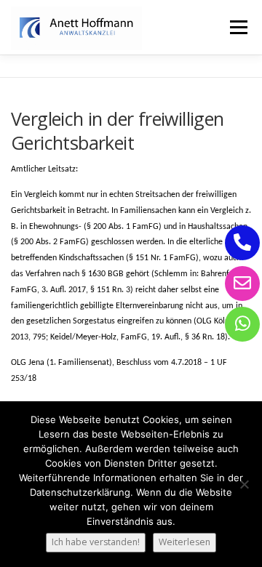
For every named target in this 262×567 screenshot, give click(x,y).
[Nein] (244, 484)
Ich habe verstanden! (96, 542)
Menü (238, 27)
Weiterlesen (184, 542)
